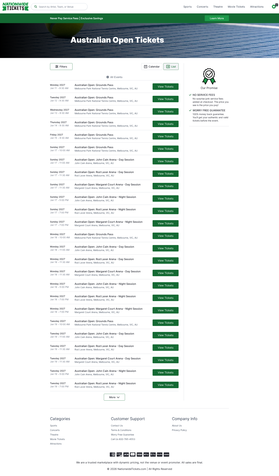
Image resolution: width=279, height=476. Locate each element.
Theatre (218, 6)
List (173, 66)
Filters (63, 66)
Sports (187, 6)
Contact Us (117, 425)
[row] (114, 86)
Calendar (154, 66)
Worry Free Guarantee (122, 434)
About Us (177, 425)
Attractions (257, 6)
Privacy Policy (179, 430)
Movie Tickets (236, 6)
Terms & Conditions (121, 430)
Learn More (217, 18)
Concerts (202, 6)
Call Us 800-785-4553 (123, 439)
